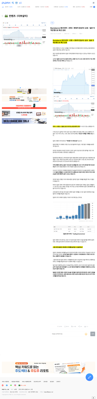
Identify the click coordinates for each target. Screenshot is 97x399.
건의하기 (58, 381)
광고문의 (52, 381)
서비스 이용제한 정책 (26, 381)
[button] (20, 87)
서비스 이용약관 (5, 381)
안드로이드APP (37, 381)
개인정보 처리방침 (15, 381)
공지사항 (45, 381)
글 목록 (60, 326)
